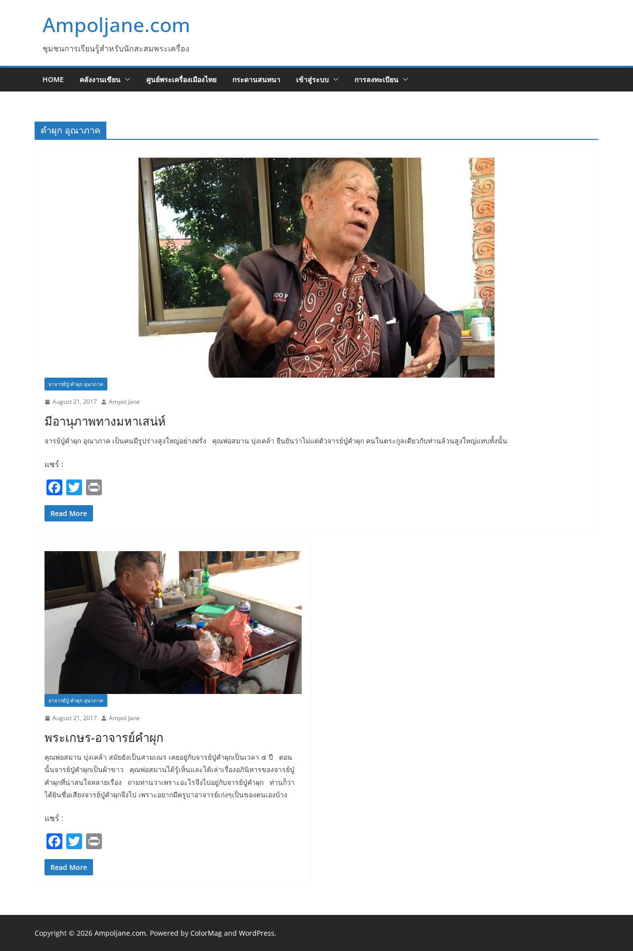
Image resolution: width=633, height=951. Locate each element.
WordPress (256, 933)
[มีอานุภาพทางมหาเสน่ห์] (316, 268)
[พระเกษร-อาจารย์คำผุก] (173, 622)
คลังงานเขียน (100, 79)
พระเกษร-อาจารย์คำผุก (104, 737)
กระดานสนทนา (256, 79)
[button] (126, 79)
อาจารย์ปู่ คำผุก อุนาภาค (75, 384)
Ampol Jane (124, 401)
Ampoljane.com (116, 24)
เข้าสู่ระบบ (312, 79)
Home (53, 79)
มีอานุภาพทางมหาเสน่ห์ (105, 421)
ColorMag (206, 933)
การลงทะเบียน (377, 79)
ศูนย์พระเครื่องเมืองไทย (181, 79)
